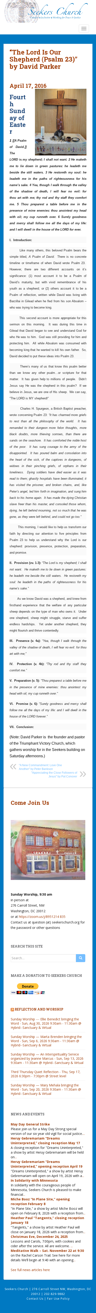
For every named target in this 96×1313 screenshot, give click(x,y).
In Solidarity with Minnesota (34, 1180)
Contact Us (35, 1299)
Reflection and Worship (39, 1009)
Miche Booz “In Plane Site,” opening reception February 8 (40, 1201)
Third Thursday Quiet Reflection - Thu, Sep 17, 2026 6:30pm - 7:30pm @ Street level (45, 1074)
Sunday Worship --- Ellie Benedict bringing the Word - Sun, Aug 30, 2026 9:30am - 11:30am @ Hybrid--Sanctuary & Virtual (46, 1023)
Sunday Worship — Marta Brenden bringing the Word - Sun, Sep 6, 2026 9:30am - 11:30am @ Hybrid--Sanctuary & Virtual (46, 1040)
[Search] (80, 958)
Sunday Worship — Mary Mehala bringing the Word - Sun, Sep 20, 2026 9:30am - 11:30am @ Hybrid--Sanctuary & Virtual (46, 1089)
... (84, 1133)
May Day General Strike (30, 1124)
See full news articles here (30, 1270)
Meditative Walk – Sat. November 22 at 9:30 (47, 1250)
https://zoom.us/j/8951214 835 (42, 916)
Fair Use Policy (58, 1299)
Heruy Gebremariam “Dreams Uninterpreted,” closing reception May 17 (45, 1140)
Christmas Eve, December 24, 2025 (39, 1236)
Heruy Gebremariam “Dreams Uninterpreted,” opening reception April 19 (46, 1164)
